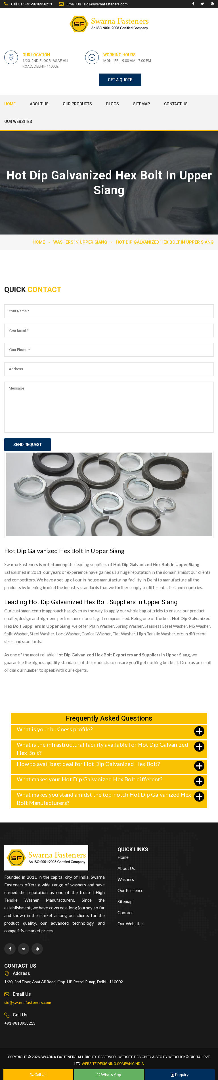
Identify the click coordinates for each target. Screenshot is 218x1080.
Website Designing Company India (113, 1064)
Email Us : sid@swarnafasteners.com (97, 4)
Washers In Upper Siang (80, 242)
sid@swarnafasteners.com (27, 1002)
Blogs (112, 104)
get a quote (120, 80)
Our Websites (18, 121)
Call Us (40, 1074)
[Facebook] (193, 4)
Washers (126, 879)
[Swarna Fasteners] (46, 858)
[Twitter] (202, 4)
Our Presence (130, 890)
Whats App (110, 1074)
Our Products (77, 104)
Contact (125, 912)
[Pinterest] (212, 4)
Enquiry (181, 1074)
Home (10, 104)
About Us (39, 104)
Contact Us (176, 104)
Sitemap (141, 104)
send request (27, 444)
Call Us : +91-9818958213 (31, 4)
